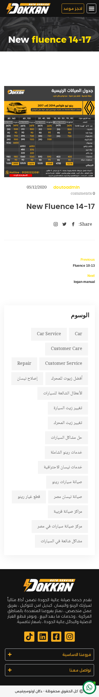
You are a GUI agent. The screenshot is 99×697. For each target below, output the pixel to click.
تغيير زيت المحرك (68, 423)
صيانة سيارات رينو (67, 482)
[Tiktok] (29, 637)
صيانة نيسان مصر (68, 497)
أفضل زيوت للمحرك (66, 378)
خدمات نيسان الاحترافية (63, 467)
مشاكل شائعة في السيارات (61, 541)
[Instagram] (70, 637)
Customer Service (63, 364)
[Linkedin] (43, 637)
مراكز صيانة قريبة (68, 511)
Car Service (49, 334)
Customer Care (66, 349)
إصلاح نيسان (27, 378)
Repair (24, 364)
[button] (91, 8)
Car (78, 334)
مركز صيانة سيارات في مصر (59, 526)
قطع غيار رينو (29, 497)
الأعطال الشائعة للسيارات (62, 393)
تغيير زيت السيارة (68, 408)
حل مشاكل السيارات (66, 437)
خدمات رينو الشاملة (66, 452)
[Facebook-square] (56, 637)
